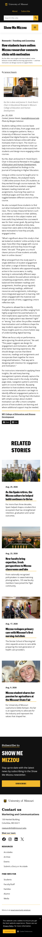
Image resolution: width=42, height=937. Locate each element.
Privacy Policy (8, 926)
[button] (25, 931)
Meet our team (9, 833)
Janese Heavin (10, 72)
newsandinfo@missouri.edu (14, 828)
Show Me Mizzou (15, 27)
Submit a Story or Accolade (16, 866)
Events (7, 861)
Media (6, 898)
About (15, 11)
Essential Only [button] (9, 931)
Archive (7, 857)
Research (6, 41)
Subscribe (25, 11)
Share (7, 422)
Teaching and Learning (24, 41)
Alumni (7, 893)
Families (7, 889)
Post (16, 422)
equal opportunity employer (20, 910)
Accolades (8, 852)
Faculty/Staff (9, 884)
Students (8, 879)
